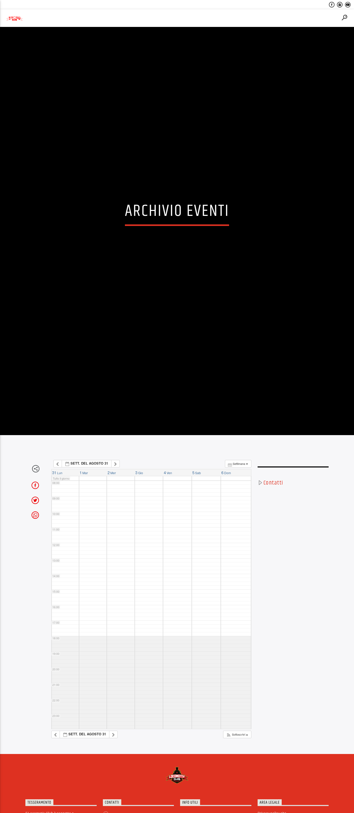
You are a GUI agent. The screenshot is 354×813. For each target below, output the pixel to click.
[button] (237, 768)
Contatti (273, 516)
